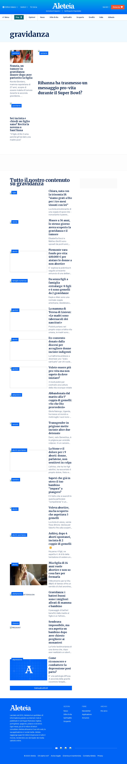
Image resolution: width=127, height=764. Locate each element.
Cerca (34, 7)
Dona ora (116, 7)
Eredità (92, 17)
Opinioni (32, 17)
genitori (15, 310)
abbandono (16, 395)
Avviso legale (56, 756)
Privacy (100, 756)
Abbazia (111, 17)
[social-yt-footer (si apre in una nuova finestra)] (56, 748)
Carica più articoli (41, 688)
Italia (101, 17)
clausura (15, 623)
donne (14, 222)
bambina (15, 53)
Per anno (104, 711)
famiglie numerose (19, 281)
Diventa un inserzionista (72, 756)
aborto (14, 251)
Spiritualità (67, 17)
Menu (7, 17)
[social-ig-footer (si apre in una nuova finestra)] (70, 748)
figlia (14, 192)
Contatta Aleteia (89, 756)
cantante (43, 53)
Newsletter (86, 711)
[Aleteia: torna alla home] (63, 5)
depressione (17, 659)
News (42, 17)
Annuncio (85, 718)
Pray (17, 17)
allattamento (17, 594)
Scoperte (80, 17)
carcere (15, 424)
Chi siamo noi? (43, 756)
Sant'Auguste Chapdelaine (72, 11)
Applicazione (87, 714)
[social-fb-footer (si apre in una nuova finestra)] (61, 748)
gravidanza (16, 106)
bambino (15, 480)
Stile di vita (54, 17)
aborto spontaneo (19, 450)
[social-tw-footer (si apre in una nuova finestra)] (66, 748)
